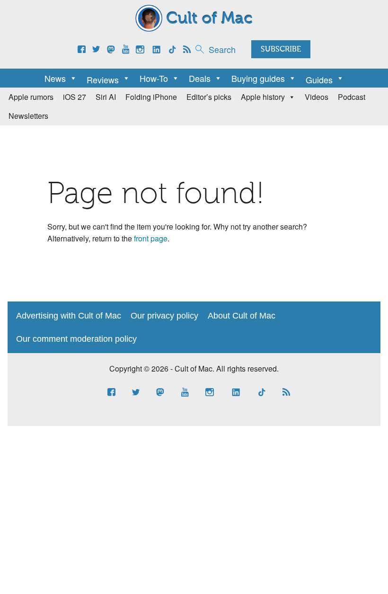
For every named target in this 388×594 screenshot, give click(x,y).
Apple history (263, 96)
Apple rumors (31, 96)
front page (151, 238)
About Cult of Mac (241, 315)
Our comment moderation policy (76, 339)
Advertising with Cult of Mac (68, 315)
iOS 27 (74, 96)
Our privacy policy (164, 315)
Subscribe (281, 49)
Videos (316, 96)
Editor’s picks (208, 96)
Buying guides (258, 78)
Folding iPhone (151, 96)
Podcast (351, 96)
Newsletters (28, 115)
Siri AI (106, 96)
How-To (154, 78)
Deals (200, 78)
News (55, 78)
